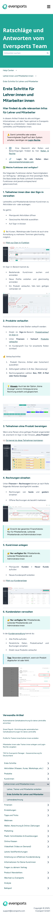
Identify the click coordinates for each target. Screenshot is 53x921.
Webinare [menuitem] (8, 820)
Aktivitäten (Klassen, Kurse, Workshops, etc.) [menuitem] (23, 768)
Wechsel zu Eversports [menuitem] (14, 878)
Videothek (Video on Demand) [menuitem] (17, 846)
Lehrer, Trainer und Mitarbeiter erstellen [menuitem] (24, 789)
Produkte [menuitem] (8, 773)
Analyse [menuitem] (7, 883)
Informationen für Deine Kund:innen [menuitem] (20, 862)
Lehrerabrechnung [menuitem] (15, 799)
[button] (48, 763)
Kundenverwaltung (16, 633)
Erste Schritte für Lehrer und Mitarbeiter (20, 81)
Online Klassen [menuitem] (10, 841)
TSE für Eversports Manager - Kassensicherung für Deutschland (22, 754)
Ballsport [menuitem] (8, 888)
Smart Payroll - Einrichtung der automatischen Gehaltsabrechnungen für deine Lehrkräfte (20, 730)
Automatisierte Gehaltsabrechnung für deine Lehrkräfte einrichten (24, 722)
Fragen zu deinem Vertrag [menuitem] (15, 867)
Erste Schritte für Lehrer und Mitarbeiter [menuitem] (25, 794)
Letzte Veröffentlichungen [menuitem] (16, 852)
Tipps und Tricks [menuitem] (11, 815)
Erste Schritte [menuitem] (10, 763)
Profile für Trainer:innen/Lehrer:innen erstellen (21, 738)
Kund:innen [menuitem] (9, 779)
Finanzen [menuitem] (8, 805)
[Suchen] (47, 53)
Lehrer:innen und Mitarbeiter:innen (18, 76)
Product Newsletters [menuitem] (13, 872)
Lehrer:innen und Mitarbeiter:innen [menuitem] (19, 784)
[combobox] (24, 53)
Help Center (8, 70)
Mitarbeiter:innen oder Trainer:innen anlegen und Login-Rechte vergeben (24, 745)
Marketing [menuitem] (8, 831)
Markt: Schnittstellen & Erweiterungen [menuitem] (21, 836)
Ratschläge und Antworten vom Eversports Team (25, 38)
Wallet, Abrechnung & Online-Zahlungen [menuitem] (22, 826)
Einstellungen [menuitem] (10, 810)
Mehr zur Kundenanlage (16, 580)
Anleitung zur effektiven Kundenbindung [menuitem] (22, 857)
